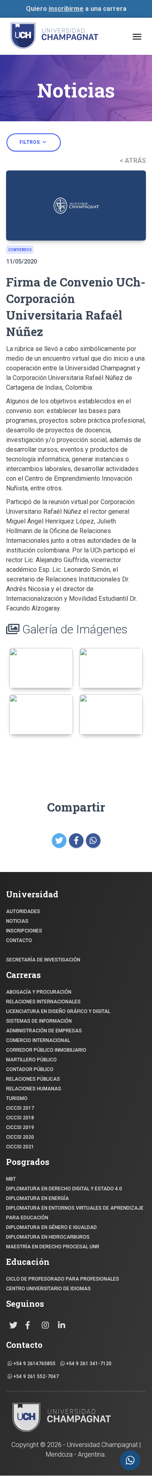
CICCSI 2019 (20, 1127)
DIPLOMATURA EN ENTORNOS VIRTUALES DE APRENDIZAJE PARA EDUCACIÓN (74, 1213)
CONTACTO (19, 940)
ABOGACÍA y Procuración (38, 992)
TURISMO (17, 1098)
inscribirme (66, 8)
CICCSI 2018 (20, 1118)
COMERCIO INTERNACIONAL (38, 1040)
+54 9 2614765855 (34, 1363)
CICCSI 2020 (20, 1137)
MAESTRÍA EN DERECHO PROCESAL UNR (52, 1247)
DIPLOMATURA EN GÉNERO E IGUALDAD (51, 1227)
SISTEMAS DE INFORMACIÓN (39, 1021)
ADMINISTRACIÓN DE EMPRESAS (44, 1031)
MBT (11, 1179)
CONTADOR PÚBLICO (30, 1069)
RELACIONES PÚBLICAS (33, 1079)
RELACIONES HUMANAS (33, 1089)
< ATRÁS (133, 160)
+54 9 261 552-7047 (35, 1376)
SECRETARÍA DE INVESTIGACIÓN (43, 960)
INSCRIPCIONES (24, 931)
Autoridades (23, 911)
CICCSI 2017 (20, 1108)
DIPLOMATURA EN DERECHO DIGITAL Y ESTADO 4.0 (64, 1189)
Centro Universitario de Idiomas (48, 1288)
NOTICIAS (17, 921)
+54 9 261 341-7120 (88, 1363)
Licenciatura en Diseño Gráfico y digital (58, 1011)
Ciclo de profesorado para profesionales (62, 1279)
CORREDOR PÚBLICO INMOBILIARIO (46, 1050)
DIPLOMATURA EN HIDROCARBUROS (48, 1237)
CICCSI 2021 (20, 1147)
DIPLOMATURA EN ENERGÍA (37, 1198)
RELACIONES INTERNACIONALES (43, 1002)
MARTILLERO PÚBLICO (31, 1060)
